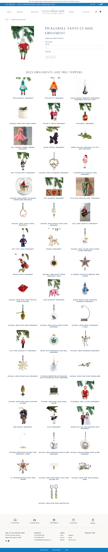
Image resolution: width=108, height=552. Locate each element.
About (71, 12)
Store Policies (57, 550)
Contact (86, 12)
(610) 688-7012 (39, 537)
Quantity (47, 44)
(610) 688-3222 (10, 4)
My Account (72, 540)
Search (62, 537)
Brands (20, 12)
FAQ (66, 550)
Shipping (47, 38)
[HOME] (53, 14)
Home (6, 19)
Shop (9, 12)
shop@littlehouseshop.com (43, 540)
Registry (34, 12)
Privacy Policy (44, 550)
